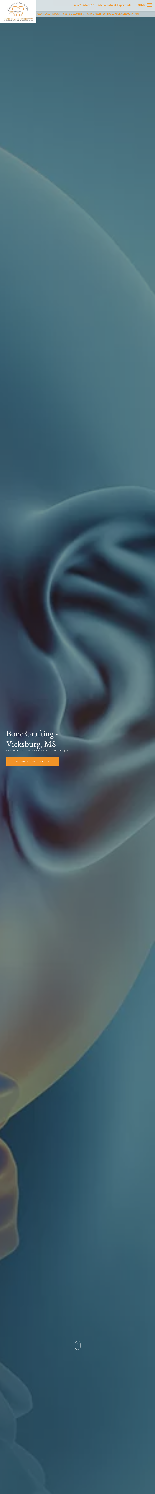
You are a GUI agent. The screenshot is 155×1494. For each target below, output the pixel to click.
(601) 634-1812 (85, 5)
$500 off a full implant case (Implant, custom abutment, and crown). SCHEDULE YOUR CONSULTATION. (77, 13)
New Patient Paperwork (115, 5)
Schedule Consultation (32, 761)
